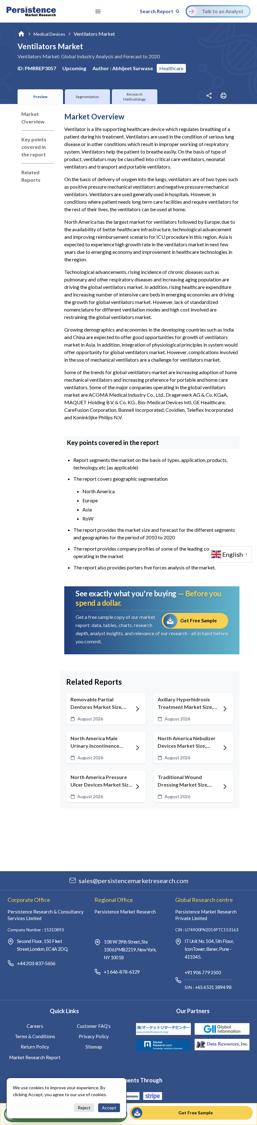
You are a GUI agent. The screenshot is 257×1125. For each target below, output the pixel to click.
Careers (35, 1026)
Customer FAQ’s (94, 1026)
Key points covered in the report (33, 146)
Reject (84, 1107)
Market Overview (33, 117)
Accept (109, 1107)
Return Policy (35, 1046)
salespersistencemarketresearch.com (133, 880)
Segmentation (87, 96)
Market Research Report (34, 1057)
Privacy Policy (94, 1036)
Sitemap (94, 1046)
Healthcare (171, 68)
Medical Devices (49, 34)
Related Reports (30, 176)
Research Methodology (134, 97)
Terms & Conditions (35, 1036)
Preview (40, 96)
